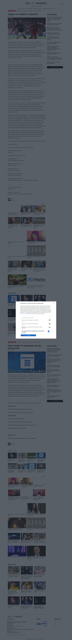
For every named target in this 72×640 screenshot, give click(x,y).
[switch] (49, 320)
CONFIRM (28, 335)
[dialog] (36, 320)
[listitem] (36, 317)
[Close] (54, 303)
